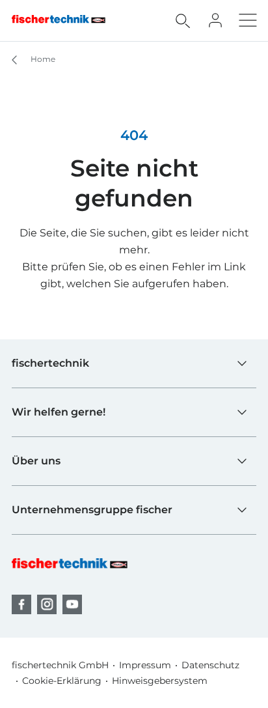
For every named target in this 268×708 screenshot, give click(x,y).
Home (42, 59)
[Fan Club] (215, 20)
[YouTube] (72, 604)
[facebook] (21, 604)
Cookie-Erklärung (61, 681)
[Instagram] (47, 604)
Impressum (145, 665)
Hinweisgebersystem (160, 681)
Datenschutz (210, 665)
